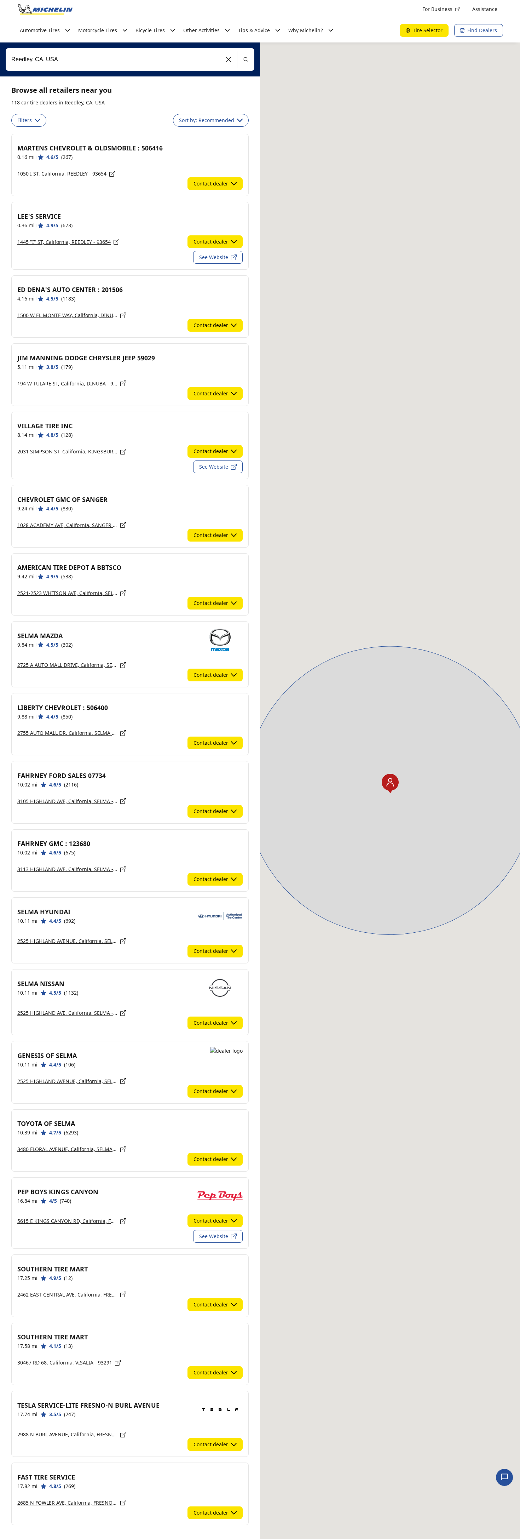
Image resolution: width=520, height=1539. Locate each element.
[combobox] (130, 59)
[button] (228, 59)
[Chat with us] (504, 1477)
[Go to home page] (45, 9)
